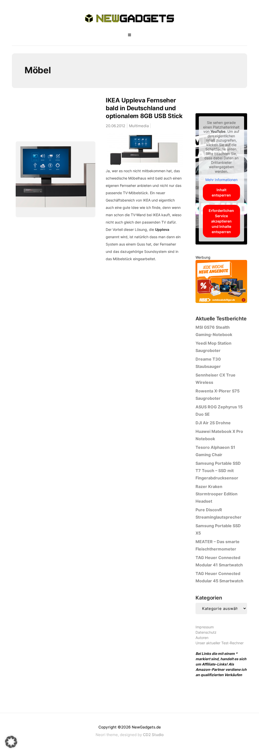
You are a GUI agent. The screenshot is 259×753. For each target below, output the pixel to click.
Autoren (202, 637)
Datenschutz (206, 632)
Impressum (205, 627)
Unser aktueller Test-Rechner (220, 643)
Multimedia (139, 125)
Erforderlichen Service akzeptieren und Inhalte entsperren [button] (221, 221)
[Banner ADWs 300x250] (221, 282)
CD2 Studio (153, 734)
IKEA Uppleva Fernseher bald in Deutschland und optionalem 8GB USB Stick (144, 108)
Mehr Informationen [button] (221, 180)
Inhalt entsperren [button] (221, 192)
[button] (11, 742)
